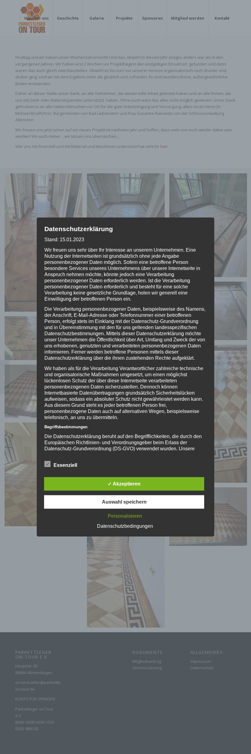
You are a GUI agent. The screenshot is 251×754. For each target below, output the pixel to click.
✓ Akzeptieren (124, 483)
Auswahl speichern (124, 502)
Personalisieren (125, 516)
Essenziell (65, 465)
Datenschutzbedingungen (125, 526)
